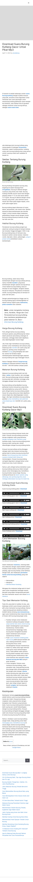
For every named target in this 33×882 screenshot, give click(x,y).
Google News (16, 747)
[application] (16, 493)
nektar (8, 375)
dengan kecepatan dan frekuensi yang (14, 439)
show (10, 741)
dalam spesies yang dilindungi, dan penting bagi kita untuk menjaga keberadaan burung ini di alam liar (15, 477)
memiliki (14, 347)
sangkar (13, 685)
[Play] (4, 493)
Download (23, 489)
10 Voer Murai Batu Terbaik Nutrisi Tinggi (15, 800)
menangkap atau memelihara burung (13, 723)
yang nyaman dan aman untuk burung (18, 624)
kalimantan (24, 302)
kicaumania (22, 147)
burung (10, 351)
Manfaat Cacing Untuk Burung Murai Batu (15, 817)
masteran (17, 564)
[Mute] (24, 493)
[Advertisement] (16, 23)
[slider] (28, 493)
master (15, 687)
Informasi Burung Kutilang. (14, 322)
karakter (15, 283)
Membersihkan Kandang (13, 584)
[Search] (27, 760)
